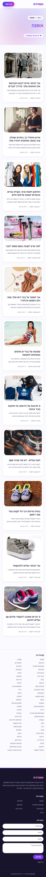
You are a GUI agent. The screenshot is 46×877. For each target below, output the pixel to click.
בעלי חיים (18, 716)
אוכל (42, 730)
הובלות (41, 720)
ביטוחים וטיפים (39, 706)
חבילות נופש (39, 686)
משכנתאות (17, 726)
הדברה (19, 710)
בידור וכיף (40, 676)
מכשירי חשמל (39, 750)
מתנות (19, 696)
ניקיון (19, 733)
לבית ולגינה (40, 733)
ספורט (19, 706)
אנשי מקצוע (39, 696)
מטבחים (18, 669)
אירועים (41, 663)
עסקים (41, 703)
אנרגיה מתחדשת (15, 747)
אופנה (19, 659)
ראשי (39, 18)
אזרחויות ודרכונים (15, 720)
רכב (42, 726)
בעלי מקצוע (17, 723)
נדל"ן (42, 710)
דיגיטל (41, 737)
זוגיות (19, 673)
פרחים (19, 737)
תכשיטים (41, 693)
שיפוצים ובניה (16, 686)
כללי (19, 690)
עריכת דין (40, 740)
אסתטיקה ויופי (16, 703)
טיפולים (18, 730)
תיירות (19, 683)
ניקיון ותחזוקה (39, 716)
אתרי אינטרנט (39, 690)
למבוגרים (18, 663)
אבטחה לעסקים (15, 743)
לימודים (18, 666)
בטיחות (18, 676)
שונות (42, 659)
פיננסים (41, 669)
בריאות (41, 683)
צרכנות (18, 680)
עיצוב (42, 700)
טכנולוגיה (40, 673)
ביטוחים (18, 700)
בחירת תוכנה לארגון (14, 750)
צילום (19, 693)
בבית (42, 680)
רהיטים (41, 747)
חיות (42, 723)
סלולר (42, 743)
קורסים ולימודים (38, 666)
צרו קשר (8, 4)
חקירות (18, 713)
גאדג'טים (18, 740)
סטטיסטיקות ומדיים (37, 713)
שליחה (38, 857)
